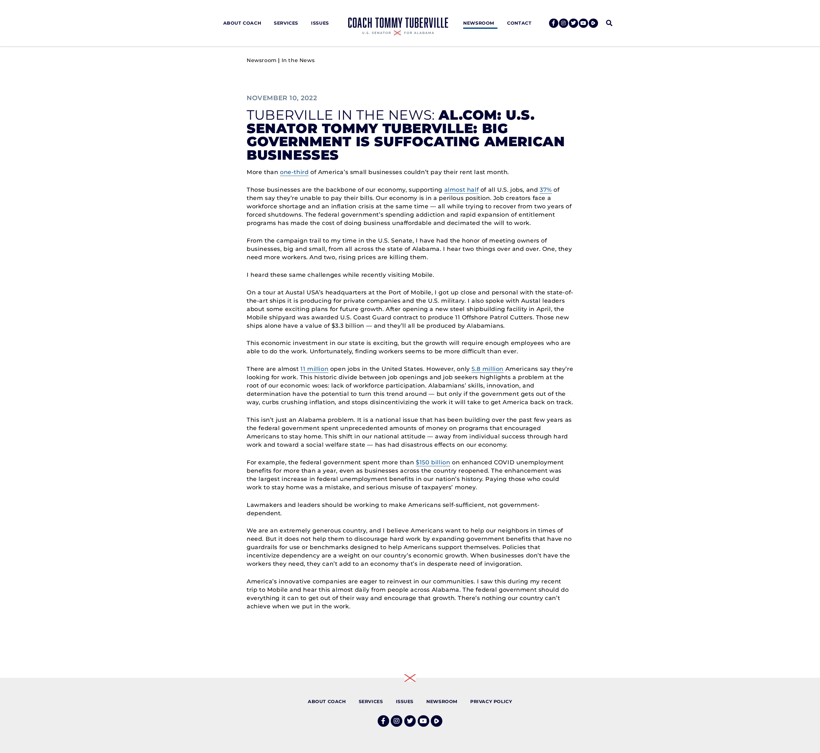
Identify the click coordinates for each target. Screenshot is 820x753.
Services (286, 23)
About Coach (242, 23)
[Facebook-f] (553, 23)
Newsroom (478, 23)
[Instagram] (563, 23)
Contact (519, 23)
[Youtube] (583, 23)
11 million (314, 368)
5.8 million (488, 368)
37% (546, 189)
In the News (298, 60)
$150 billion (433, 462)
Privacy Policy (491, 701)
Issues (320, 23)
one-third (294, 172)
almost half (461, 189)
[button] (609, 23)
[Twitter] (573, 23)
